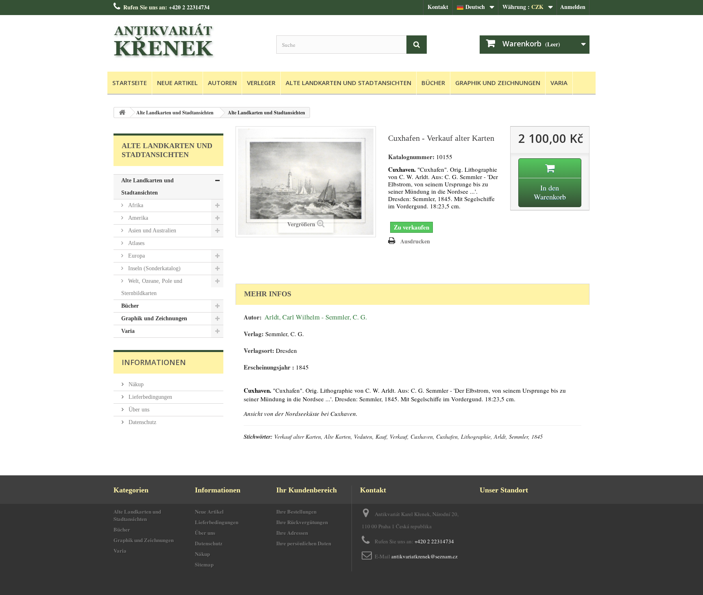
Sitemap (204, 564)
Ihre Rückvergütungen (302, 522)
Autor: (253, 317)
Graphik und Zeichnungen (497, 83)
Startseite (129, 83)
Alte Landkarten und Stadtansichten (348, 83)
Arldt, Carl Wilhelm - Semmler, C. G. (315, 317)
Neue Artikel (177, 83)
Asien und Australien (151, 231)
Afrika (135, 205)
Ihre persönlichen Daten (303, 543)
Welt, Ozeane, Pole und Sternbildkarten (151, 287)
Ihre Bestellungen (296, 511)
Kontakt (438, 6)
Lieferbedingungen (149, 397)
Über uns (138, 410)
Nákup (135, 384)
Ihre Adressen (292, 532)
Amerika (137, 218)
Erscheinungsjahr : (269, 367)
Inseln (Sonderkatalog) (154, 268)
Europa (136, 256)
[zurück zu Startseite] (122, 112)
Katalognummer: (411, 157)
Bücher (433, 83)
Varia (559, 83)
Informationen (154, 362)
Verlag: (254, 334)
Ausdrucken (415, 241)
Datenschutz (141, 422)
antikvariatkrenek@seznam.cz (424, 556)
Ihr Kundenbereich (306, 490)
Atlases (135, 243)
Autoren (222, 83)
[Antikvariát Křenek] (189, 41)
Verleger (261, 83)
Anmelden (572, 6)
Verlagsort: (259, 350)
